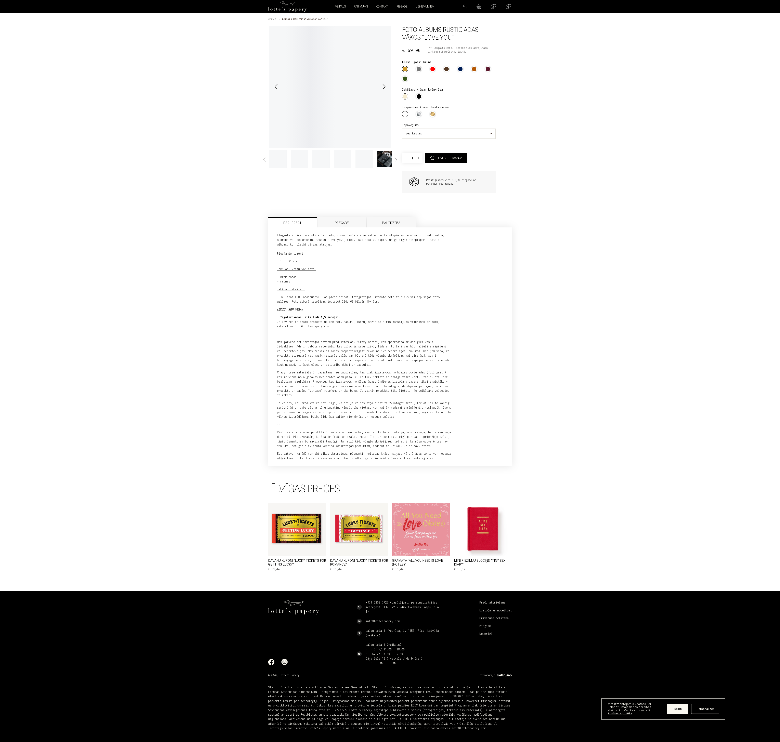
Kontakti (382, 6)
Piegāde (401, 6)
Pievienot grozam (449, 158)
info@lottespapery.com (383, 621)
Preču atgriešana (492, 602)
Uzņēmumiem (425, 6)
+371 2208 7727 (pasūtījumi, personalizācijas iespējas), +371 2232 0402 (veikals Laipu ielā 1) (402, 607)
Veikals (272, 19)
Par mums (361, 6)
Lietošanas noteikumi (495, 610)
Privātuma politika (620, 713)
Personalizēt (705, 709)
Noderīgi (485, 633)
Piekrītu (677, 709)
